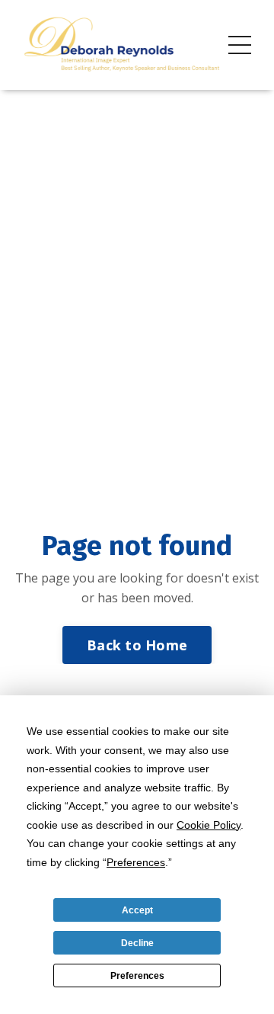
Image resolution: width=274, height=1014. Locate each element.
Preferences (137, 976)
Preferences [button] (136, 862)
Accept (137, 910)
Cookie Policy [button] (209, 825)
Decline (137, 943)
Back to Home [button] (137, 645)
